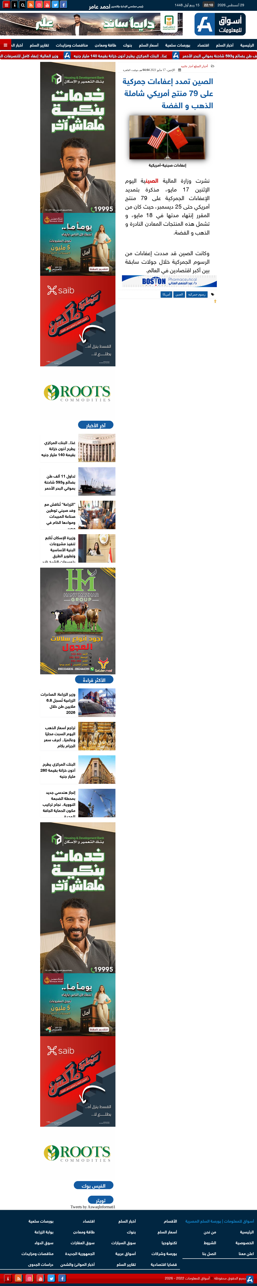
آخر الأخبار (95, 425)
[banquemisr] (77, 244)
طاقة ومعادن (105, 44)
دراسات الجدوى (40, 1263)
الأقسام (170, 1220)
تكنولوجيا (169, 1242)
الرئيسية (247, 44)
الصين (152, 179)
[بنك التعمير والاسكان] (77, 137)
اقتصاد (203, 44)
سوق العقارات (83, 1242)
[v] (169, 282)
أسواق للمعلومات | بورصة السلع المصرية (219, 1220)
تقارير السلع (39, 44)
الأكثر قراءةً (94, 679)
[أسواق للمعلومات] (77, 393)
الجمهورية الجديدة (80, 1253)
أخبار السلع (224, 44)
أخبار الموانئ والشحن (77, 1263)
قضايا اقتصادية (164, 1263)
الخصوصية (245, 1242)
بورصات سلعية (177, 44)
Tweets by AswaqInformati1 (93, 1207)
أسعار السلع (148, 44)
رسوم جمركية (197, 294)
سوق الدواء (44, 1242)
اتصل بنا (209, 1253)
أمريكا (166, 294)
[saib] (77, 321)
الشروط (210, 1242)
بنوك (127, 44)
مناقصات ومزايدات (72, 44)
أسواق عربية (125, 1253)
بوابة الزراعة (44, 1231)
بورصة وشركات (164, 1253)
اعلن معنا (246, 1253)
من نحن (210, 1231)
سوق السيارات (123, 1242)
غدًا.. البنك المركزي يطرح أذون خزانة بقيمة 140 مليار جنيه (140, 55)
